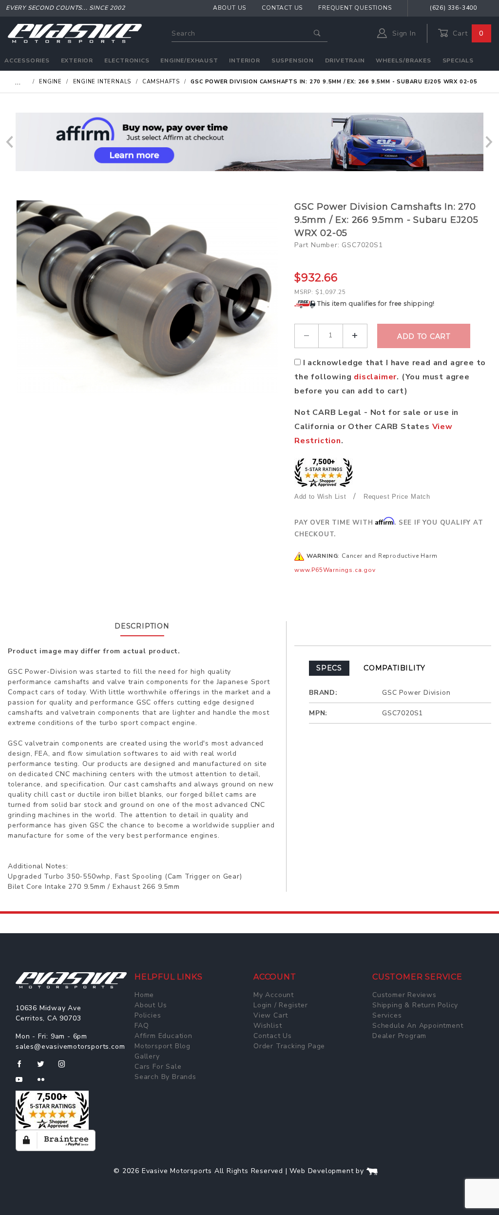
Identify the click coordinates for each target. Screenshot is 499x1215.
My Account (273, 994)
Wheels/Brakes (403, 60)
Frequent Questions (354, 8)
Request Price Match (397, 496)
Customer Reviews (404, 994)
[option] (249, 142)
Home (144, 994)
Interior (244, 60)
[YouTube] (23, 1083)
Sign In (403, 33)
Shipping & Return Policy (415, 1005)
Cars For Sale (157, 1066)
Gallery (147, 1056)
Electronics (127, 60)
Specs (329, 668)
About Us (229, 8)
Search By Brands (165, 1076)
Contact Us (282, 8)
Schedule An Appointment (417, 1025)
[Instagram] (66, 1067)
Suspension (292, 60)
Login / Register (280, 1005)
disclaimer (375, 377)
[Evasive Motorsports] (75, 33)
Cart (466, 33)
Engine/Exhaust (189, 60)
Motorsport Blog (162, 1046)
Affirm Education (163, 1035)
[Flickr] (45, 1083)
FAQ (141, 1025)
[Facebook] (23, 1067)
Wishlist (267, 1025)
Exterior (77, 60)
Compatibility (394, 668)
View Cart (270, 1015)
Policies (147, 1015)
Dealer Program (399, 1035)
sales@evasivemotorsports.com (70, 1046)
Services (387, 1015)
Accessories (27, 60)
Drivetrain (345, 60)
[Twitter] (44, 1067)
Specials (458, 60)
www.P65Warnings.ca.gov (335, 570)
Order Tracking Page (289, 1046)
